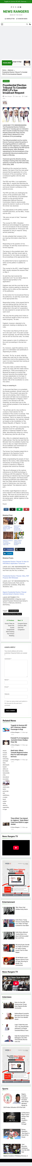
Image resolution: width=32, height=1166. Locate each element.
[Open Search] (27, 24)
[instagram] (13, 7)
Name (7, 680)
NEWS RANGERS (16, 11)
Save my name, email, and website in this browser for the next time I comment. (16, 703)
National (6, 81)
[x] (16, 7)
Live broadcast (13, 611)
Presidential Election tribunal (12, 614)
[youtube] (20, 7)
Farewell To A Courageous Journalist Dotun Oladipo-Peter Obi (14, 1)
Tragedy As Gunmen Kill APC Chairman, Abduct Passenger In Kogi (19, 727)
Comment (8, 659)
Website (7, 694)
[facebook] (11, 7)
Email (7, 687)
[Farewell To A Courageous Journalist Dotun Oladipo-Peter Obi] (24, 64)
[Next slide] (30, 1)
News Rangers (8, 96)
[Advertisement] (16, 43)
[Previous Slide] (27, 1)
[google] (18, 7)
